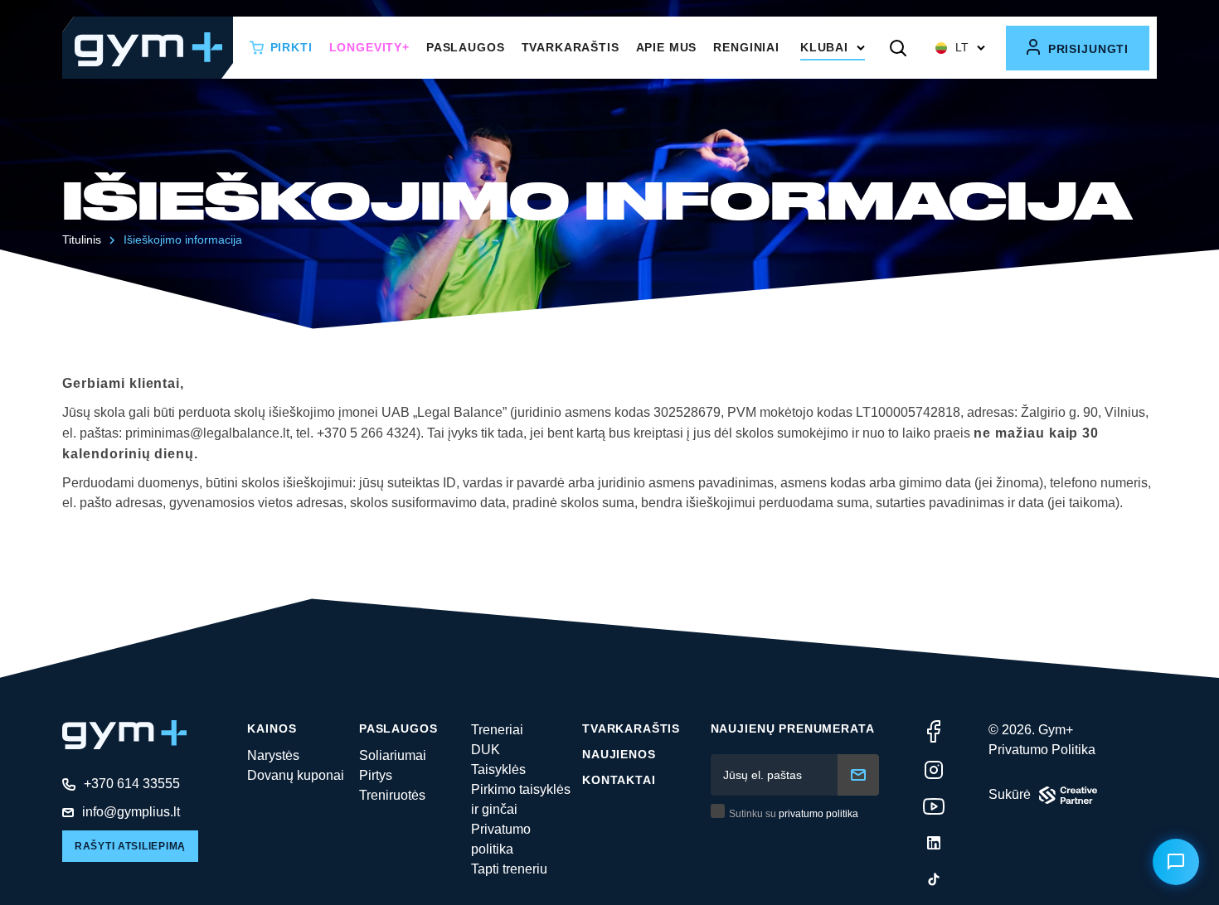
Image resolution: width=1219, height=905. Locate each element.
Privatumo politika (501, 839)
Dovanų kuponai (295, 775)
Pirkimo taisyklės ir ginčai (521, 799)
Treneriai (497, 730)
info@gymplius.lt (131, 812)
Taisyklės (498, 769)
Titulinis (81, 239)
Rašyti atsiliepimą (130, 846)
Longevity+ (369, 47)
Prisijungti (1086, 49)
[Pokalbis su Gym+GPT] (1176, 862)
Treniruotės (392, 795)
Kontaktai (619, 779)
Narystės (273, 755)
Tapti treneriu (509, 869)
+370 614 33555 (132, 784)
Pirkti (291, 47)
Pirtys (375, 775)
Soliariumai (392, 755)
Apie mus (666, 47)
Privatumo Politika (1041, 750)
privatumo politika (818, 814)
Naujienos (619, 754)
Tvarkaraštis (570, 47)
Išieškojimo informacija (183, 239)
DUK (485, 750)
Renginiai (746, 47)
